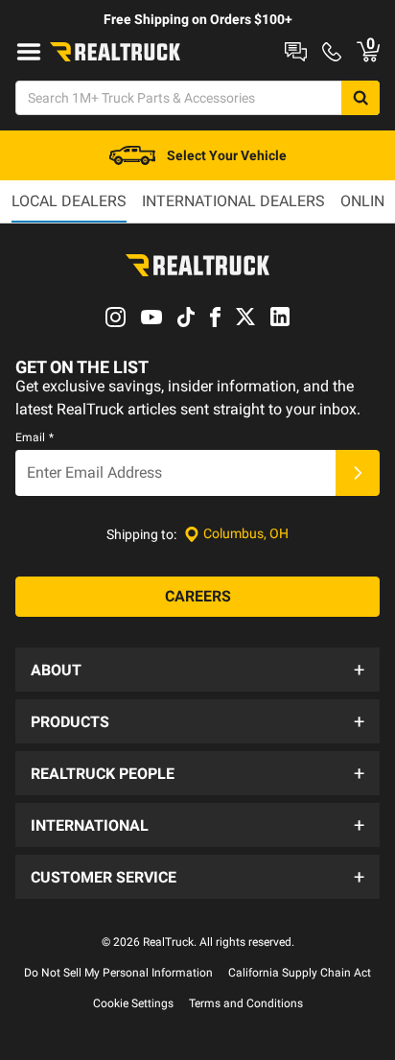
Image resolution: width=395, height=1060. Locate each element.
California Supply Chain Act (299, 972)
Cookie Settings (133, 1003)
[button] (197, 670)
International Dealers (233, 201)
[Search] (360, 98)
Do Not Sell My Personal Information (118, 972)
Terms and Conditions (246, 1003)
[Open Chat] (296, 51)
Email (34, 437)
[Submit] (358, 473)
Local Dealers (69, 201)
